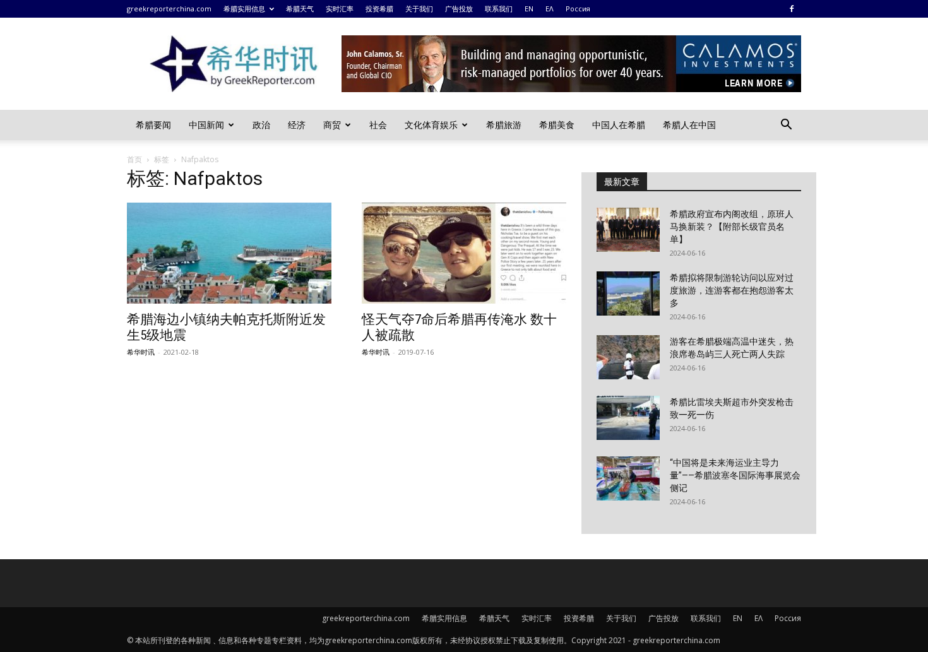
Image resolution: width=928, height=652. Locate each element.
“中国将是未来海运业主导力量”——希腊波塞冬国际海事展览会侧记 (735, 475)
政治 (261, 125)
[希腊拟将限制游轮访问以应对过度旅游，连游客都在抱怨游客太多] (628, 293)
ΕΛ (549, 8)
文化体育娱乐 (431, 125)
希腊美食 (556, 125)
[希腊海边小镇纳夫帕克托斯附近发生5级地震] (229, 253)
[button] (786, 126)
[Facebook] (791, 9)
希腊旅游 (503, 125)
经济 (297, 125)
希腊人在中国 (689, 125)
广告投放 (459, 8)
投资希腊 (379, 8)
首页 (134, 159)
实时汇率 (340, 8)
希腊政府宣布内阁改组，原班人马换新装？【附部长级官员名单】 (732, 226)
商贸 (332, 125)
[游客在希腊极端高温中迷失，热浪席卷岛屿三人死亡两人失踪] (628, 357)
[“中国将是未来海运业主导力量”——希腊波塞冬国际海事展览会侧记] (628, 478)
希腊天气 (300, 8)
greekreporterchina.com (169, 8)
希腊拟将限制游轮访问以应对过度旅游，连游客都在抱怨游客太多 (732, 290)
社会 (378, 125)
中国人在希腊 (618, 125)
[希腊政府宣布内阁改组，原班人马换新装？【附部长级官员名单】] (628, 230)
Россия (578, 8)
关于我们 (419, 8)
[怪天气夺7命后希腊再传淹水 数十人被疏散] (464, 253)
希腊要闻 (153, 125)
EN (529, 8)
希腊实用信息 (244, 8)
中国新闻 (206, 125)
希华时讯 (141, 352)
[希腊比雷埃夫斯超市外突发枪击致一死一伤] (628, 418)
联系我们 (499, 8)
